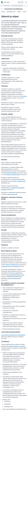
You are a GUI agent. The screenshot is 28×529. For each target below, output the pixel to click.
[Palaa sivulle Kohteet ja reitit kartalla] (1, 8)
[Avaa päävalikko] (26, 2)
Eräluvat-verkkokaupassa (14, 278)
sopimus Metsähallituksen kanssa (15, 275)
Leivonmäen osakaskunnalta (17, 181)
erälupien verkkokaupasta (13, 174)
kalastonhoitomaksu (11, 173)
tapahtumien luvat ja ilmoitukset (9, 266)
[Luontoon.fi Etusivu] (5, 2)
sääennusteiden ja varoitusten (17, 346)
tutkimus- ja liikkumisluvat (12, 265)
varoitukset (24, 96)
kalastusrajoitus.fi (12, 194)
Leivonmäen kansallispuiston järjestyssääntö (13, 335)
